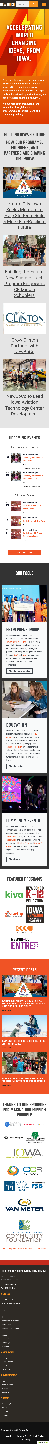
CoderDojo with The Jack (34, 521)
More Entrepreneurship (19, 671)
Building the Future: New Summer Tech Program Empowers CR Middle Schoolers (24, 283)
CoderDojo (11, 840)
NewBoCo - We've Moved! (32, 468)
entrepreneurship (25, 103)
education (8, 107)
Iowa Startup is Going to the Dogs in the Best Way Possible (23, 1042)
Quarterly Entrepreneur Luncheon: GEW (33, 477)
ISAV (16, 655)
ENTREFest (12, 836)
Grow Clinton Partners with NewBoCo (24, 345)
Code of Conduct (37, 1436)
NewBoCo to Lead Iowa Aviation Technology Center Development (24, 405)
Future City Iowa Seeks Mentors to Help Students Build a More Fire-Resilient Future (24, 215)
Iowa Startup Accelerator (17, 642)
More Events (14, 859)
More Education (16, 766)
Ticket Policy (25, 1439)
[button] (44, 4)
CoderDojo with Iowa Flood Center (32, 507)
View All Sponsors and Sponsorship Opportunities (24, 1248)
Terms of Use (22, 1436)
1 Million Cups (23, 843)
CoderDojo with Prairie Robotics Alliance (32, 534)
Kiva (24, 655)
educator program (14, 747)
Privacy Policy (9, 1436)
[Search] (33, 4)
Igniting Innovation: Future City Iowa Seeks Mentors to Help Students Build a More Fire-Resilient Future (23, 1003)
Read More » (7, 1010)
